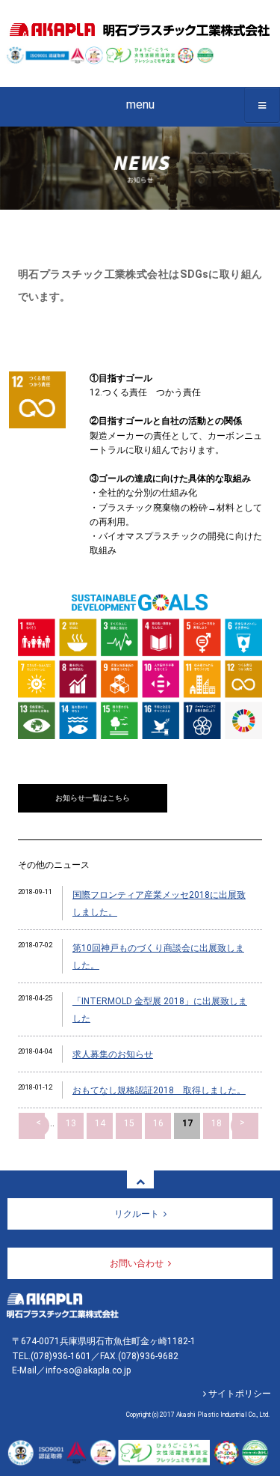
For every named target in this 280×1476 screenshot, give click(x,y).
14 (100, 1123)
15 (129, 1123)
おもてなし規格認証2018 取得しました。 (159, 1090)
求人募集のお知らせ (112, 1054)
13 (71, 1123)
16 (158, 1123)
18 (216, 1123)
